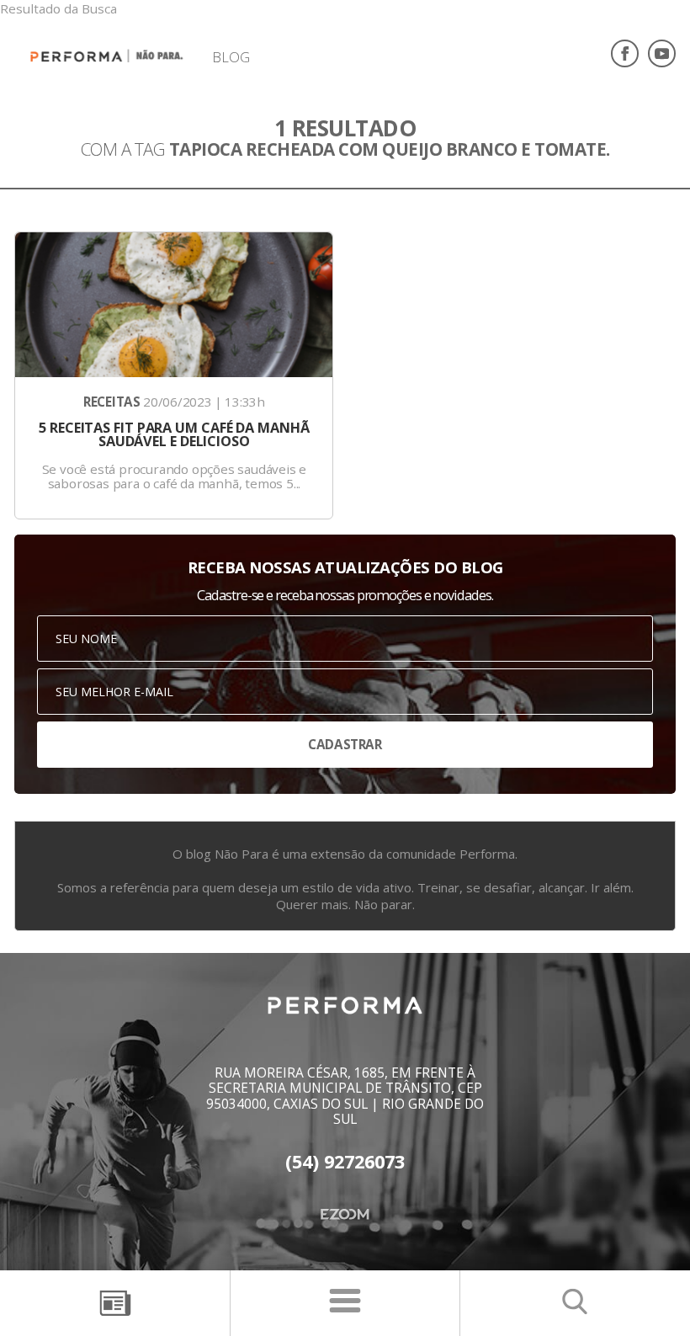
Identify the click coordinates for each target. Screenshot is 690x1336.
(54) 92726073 (345, 1162)
